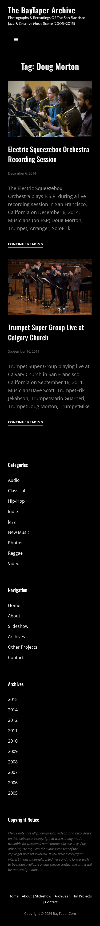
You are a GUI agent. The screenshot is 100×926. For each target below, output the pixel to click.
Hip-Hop (16, 501)
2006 (13, 783)
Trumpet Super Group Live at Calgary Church (46, 332)
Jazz (12, 522)
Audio (14, 480)
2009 (13, 751)
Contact (16, 657)
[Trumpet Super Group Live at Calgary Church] (50, 287)
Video (13, 563)
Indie (13, 511)
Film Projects (81, 896)
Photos (15, 543)
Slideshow (18, 626)
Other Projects (22, 647)
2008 (13, 762)
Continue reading (25, 244)
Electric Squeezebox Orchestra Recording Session (48, 154)
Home (14, 605)
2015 (13, 699)
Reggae (15, 553)
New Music (19, 532)
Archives (16, 637)
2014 (13, 710)
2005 (13, 793)
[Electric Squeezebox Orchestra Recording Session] (50, 109)
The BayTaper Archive (41, 10)
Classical (16, 491)
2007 (13, 772)
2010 (13, 741)
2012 (13, 720)
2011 (13, 731)
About (14, 616)
